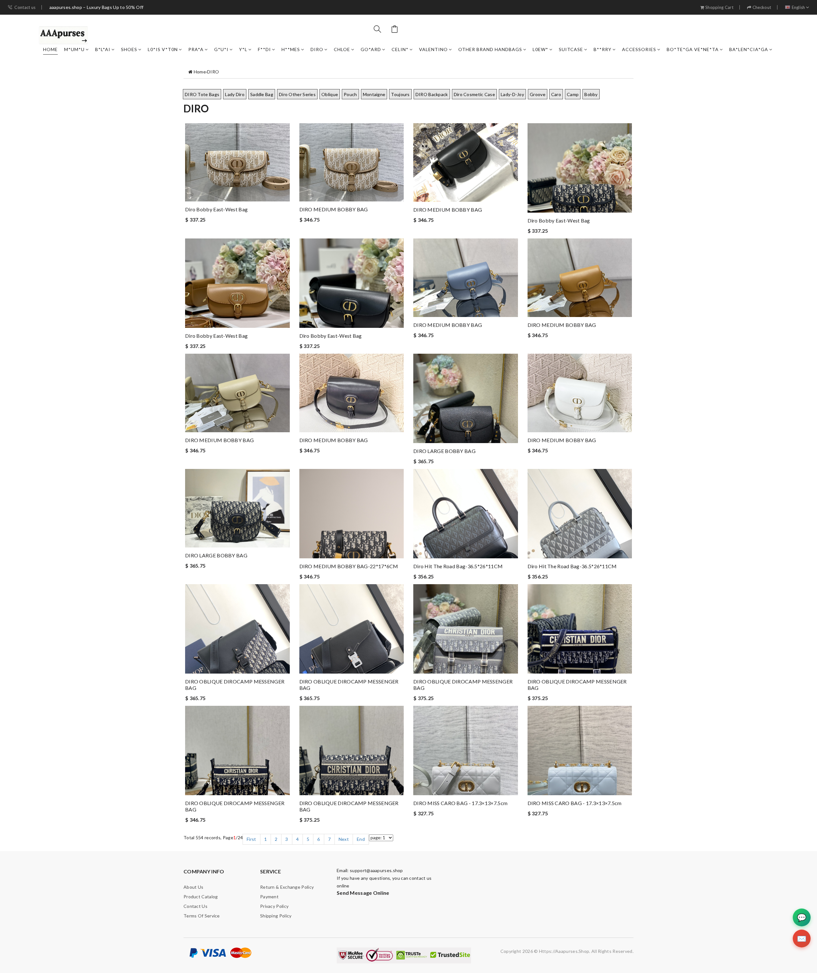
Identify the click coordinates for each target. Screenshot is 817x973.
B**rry (602, 49)
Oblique (329, 94)
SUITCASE (571, 49)
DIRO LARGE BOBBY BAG (444, 451)
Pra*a (196, 49)
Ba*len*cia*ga (748, 49)
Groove (537, 94)
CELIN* (400, 49)
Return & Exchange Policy (287, 887)
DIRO (317, 49)
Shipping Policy (276, 915)
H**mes (290, 49)
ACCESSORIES (639, 49)
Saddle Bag (261, 94)
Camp (573, 94)
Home (50, 49)
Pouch (350, 94)
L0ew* (540, 49)
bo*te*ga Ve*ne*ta (693, 49)
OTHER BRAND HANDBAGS (490, 49)
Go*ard (371, 49)
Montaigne (374, 94)
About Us (193, 887)
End (361, 839)
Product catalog (201, 896)
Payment (269, 896)
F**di (264, 49)
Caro (556, 94)
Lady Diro (234, 94)
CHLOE (342, 49)
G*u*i (221, 49)
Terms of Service (202, 915)
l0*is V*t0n (163, 49)
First (251, 839)
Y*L (243, 49)
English (798, 7)
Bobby (591, 94)
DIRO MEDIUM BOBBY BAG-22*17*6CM (348, 566)
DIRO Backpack (432, 94)
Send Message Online (363, 893)
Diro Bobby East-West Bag (216, 209)
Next (344, 839)
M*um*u (74, 49)
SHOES (129, 49)
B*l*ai (102, 49)
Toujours (400, 94)
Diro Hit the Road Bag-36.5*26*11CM (458, 566)
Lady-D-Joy (512, 94)
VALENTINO (433, 49)
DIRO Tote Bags (202, 94)
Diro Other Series (297, 94)
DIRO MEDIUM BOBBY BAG (333, 209)
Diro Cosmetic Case (474, 94)
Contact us (24, 7)
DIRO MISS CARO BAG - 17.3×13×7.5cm (460, 803)
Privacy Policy (274, 906)
